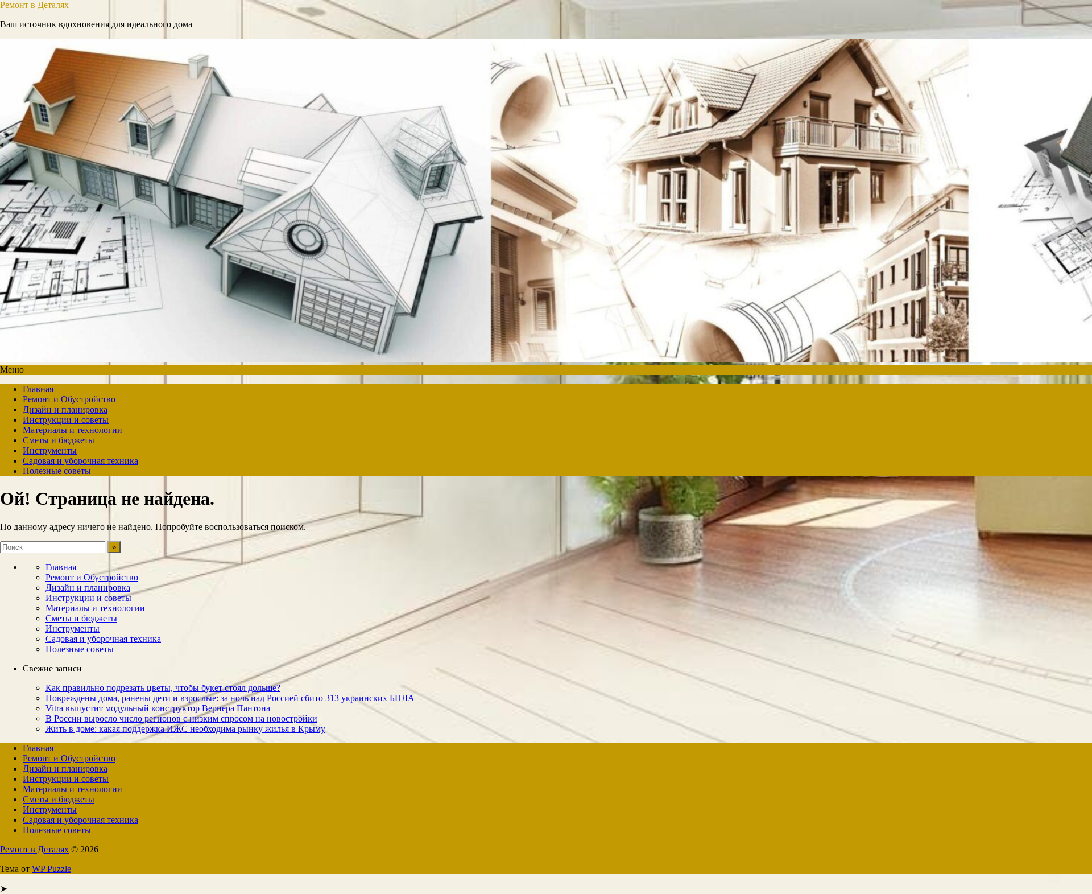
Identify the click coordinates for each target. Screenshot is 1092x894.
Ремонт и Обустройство (69, 399)
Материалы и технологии (72, 430)
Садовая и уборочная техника (80, 460)
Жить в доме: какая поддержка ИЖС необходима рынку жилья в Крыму (185, 729)
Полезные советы (57, 471)
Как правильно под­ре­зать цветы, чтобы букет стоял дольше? (163, 688)
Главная (38, 389)
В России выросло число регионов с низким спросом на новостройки (181, 718)
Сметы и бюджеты (58, 440)
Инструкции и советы (66, 420)
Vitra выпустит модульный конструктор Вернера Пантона (158, 708)
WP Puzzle (51, 869)
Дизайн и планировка (65, 409)
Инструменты (50, 450)
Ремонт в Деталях (34, 5)
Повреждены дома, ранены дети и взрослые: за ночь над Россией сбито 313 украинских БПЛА (230, 698)
